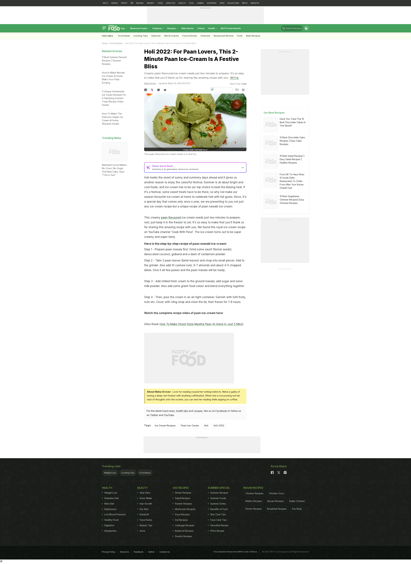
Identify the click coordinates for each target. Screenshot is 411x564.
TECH (191, 3)
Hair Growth (146, 503)
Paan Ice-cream (190, 425)
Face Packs (146, 520)
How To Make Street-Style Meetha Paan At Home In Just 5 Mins (201, 324)
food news (168, 410)
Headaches (110, 530)
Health (211, 28)
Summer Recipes (219, 492)
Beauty (142, 487)
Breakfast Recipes (277, 508)
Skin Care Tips (218, 514)
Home (105, 43)
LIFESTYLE (170, 3)
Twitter (154, 415)
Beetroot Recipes (184, 530)
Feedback (138, 552)
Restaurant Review (223, 36)
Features (157, 28)
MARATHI (255, 3)
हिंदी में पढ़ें (234, 77)
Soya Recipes (182, 514)
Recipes (171, 28)
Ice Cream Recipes (165, 425)
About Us (124, 552)
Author (151, 552)
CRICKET (150, 3)
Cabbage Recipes (184, 525)
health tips (182, 410)
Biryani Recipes (275, 501)
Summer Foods (218, 498)
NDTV (105, 3)
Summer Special (219, 487)
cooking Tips (141, 36)
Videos (201, 28)
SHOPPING (211, 3)
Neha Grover (150, 83)
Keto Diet (109, 503)
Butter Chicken (297, 501)
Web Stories (187, 28)
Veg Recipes (181, 487)
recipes (198, 410)
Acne (142, 530)
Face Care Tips (218, 520)
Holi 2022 (219, 425)
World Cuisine (171, 36)
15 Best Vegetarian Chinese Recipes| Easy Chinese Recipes (292, 199)
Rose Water (146, 498)
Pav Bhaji (297, 508)
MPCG (245, 3)
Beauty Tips (146, 525)
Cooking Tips (127, 472)
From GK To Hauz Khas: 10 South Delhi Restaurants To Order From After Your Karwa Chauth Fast (292, 181)
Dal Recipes (181, 520)
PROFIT (124, 3)
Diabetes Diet (111, 498)
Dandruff (144, 514)
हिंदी (132, 3)
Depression (110, 509)
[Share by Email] (237, 90)
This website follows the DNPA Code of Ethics (235, 551)
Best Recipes (253, 36)
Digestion (109, 525)
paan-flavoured (171, 217)
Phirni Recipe (217, 530)
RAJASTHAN (233, 3)
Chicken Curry (276, 493)
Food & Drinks (189, 36)
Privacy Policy (108, 552)
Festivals (205, 36)
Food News (124, 36)
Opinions (156, 36)
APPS (222, 3)
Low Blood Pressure (115, 514)
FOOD (160, 3)
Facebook (221, 410)
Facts (240, 36)
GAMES (200, 3)
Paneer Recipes (183, 503)
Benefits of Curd (219, 509)
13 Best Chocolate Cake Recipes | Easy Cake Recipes (292, 141)
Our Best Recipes (274, 112)
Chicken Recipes (254, 493)
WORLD (114, 3)
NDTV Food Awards (231, 28)
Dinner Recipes (183, 492)
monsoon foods (138, 28)
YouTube (169, 415)
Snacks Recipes (183, 536)
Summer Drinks (218, 503)
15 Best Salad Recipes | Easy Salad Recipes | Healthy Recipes (292, 159)
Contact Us (164, 552)
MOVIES (140, 3)
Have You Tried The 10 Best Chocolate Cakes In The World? (293, 122)
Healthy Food (111, 520)
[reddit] (165, 90)
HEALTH (182, 3)
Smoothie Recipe (219, 525)
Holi (206, 425)
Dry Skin (144, 509)
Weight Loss (110, 472)
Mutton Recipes (253, 501)
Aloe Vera (145, 492)
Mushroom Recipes (185, 509)
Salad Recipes (182, 498)
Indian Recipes (253, 487)
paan (196, 243)
